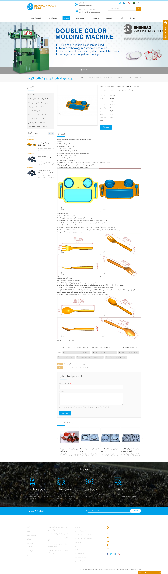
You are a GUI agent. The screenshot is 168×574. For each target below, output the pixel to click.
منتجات (66, 18)
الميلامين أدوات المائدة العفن (83, 535)
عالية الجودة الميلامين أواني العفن (129, 353)
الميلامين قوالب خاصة (34, 95)
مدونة (28, 531)
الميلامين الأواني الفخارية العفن (83, 538)
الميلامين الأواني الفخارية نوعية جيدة (129, 450)
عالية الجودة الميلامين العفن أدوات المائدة (105, 353)
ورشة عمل (95, 18)
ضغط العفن (78, 546)
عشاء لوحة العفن (79, 553)
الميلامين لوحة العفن (80, 531)
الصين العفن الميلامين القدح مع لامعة (117, 357)
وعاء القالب (78, 527)
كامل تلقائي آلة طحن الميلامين (37, 123)
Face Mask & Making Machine (38, 127)
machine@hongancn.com (89, 12)
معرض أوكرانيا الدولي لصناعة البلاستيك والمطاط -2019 (45, 172)
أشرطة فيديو (80, 18)
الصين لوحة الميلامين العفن (67, 357)
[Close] (165, 41)
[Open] (165, 30)
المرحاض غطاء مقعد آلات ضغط (37, 115)
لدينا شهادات (119, 489)
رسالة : (63, 391)
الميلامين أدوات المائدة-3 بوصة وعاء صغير (89, 450)
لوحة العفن (78, 542)
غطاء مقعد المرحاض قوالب (36, 107)
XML (140, 569)
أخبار (121, 18)
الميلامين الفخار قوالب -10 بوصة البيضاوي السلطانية (110, 450)
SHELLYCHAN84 (114, 549)
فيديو (28, 555)
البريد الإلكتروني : (66, 384)
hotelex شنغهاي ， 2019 (45, 157)
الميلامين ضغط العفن (80, 557)
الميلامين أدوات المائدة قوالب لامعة (122, 78)
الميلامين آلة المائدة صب (35, 111)
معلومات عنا (53, 18)
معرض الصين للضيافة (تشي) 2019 (44, 144)
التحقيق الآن (105, 127)
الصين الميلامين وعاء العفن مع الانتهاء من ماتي (91, 357)
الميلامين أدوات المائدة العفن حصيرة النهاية (40, 103)
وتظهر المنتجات (64, 489)
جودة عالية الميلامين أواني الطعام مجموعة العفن (77, 353)
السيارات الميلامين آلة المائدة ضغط (58, 534)
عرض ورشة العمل (37, 489)
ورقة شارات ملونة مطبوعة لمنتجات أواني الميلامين (76, 368)
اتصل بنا (132, 18)
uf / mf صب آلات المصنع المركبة (37, 119)
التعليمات (109, 18)
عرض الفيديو (91, 489)
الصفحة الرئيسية (36, 18)
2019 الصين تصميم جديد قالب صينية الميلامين (75, 364)
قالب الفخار (78, 550)
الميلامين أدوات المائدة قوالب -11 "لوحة (69, 450)
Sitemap (133, 569)
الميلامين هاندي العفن (81, 561)
